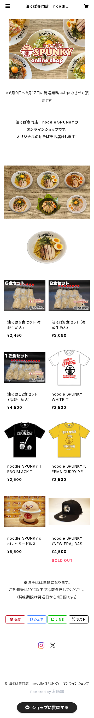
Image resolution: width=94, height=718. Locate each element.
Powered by (41, 692)
